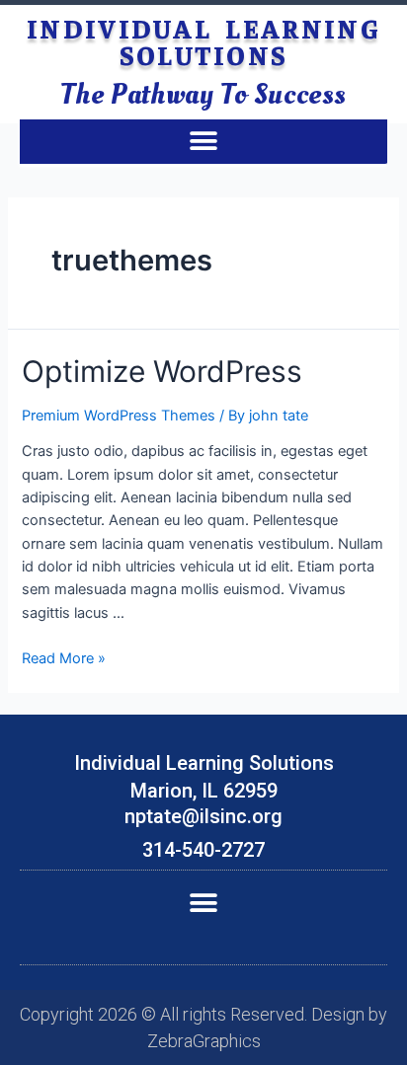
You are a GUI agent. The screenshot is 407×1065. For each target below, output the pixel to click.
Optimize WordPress (162, 371)
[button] (204, 141)
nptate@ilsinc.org (203, 816)
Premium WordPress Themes (118, 415)
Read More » (64, 658)
